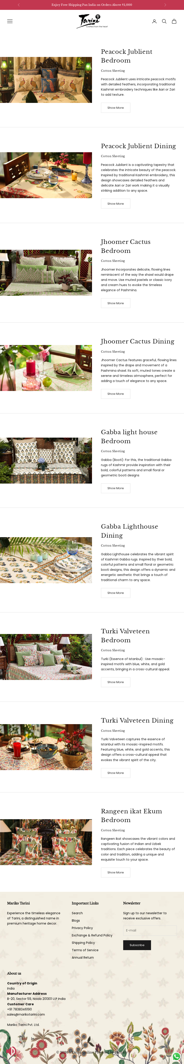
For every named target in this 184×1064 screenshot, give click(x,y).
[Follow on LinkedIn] (33, 1038)
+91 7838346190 (19, 1009)
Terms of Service (85, 950)
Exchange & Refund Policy (92, 935)
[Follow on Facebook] (9, 1038)
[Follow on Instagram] (21, 1038)
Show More (115, 108)
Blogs (76, 920)
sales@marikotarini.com (26, 1014)
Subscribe (137, 945)
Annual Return (83, 957)
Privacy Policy (82, 928)
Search (77, 913)
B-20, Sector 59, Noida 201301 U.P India (36, 999)
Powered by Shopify (111, 1052)
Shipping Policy (83, 942)
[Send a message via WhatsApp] (176, 1056)
